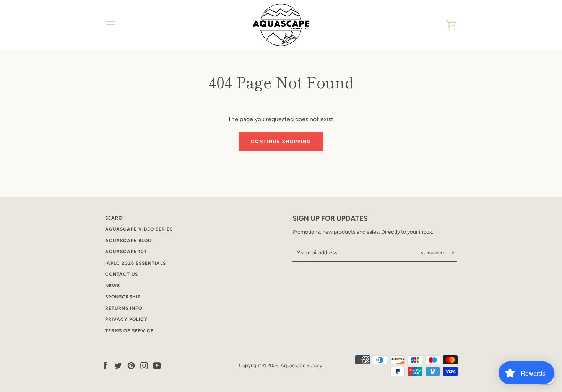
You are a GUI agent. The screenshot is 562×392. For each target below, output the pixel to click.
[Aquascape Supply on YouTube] (157, 365)
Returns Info (123, 308)
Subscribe (434, 252)
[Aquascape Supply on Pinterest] (131, 365)
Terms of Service (129, 330)
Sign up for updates (330, 218)
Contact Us (121, 274)
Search (115, 218)
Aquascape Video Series (139, 229)
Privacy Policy (126, 319)
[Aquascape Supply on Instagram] (144, 365)
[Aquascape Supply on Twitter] (118, 365)
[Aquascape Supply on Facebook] (105, 365)
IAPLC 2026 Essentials (135, 263)
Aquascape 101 (125, 251)
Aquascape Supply (301, 365)
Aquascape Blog (128, 240)
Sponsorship (123, 296)
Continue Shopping (281, 141)
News (112, 285)
